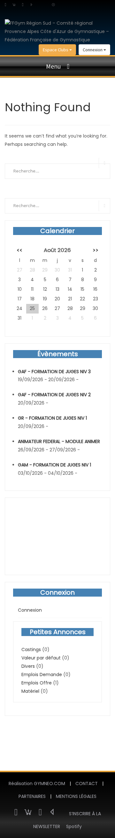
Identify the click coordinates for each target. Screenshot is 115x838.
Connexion (93, 50)
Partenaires (32, 796)
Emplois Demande (41, 674)
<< (19, 250)
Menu (53, 66)
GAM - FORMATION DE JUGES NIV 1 (54, 465)
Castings (31, 649)
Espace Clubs (56, 50)
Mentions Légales (76, 796)
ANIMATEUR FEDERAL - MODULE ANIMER (59, 441)
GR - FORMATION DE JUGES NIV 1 (52, 418)
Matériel (30, 691)
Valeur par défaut (41, 658)
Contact (86, 783)
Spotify (74, 826)
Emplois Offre (36, 683)
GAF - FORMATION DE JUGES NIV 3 (54, 371)
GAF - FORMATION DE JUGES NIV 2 (54, 394)
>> (95, 250)
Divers (28, 666)
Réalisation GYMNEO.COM (37, 783)
